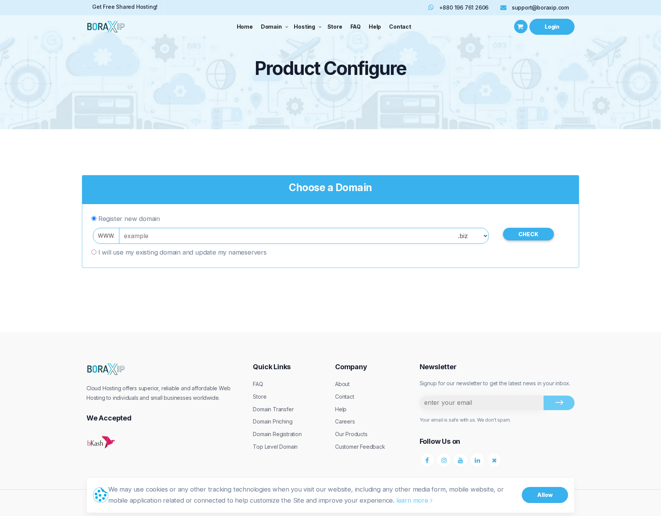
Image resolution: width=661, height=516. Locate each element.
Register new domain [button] (129, 218)
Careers (345, 421)
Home (245, 26)
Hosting (304, 26)
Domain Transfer (273, 409)
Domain (271, 26)
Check (528, 234)
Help (375, 26)
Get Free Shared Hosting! (125, 6)
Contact (400, 26)
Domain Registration (277, 434)
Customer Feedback (360, 446)
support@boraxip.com (540, 7)
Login (552, 26)
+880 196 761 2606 (463, 7)
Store (334, 26)
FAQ (355, 26)
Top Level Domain (275, 446)
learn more (413, 500)
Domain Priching (272, 421)
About (342, 384)
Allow (545, 495)
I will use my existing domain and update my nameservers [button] (182, 252)
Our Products (351, 434)
